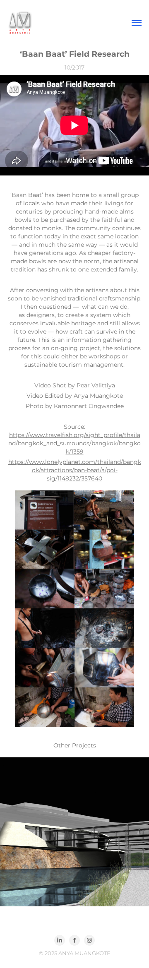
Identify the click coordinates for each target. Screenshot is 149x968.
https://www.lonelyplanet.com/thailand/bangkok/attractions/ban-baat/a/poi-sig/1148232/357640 (74, 470)
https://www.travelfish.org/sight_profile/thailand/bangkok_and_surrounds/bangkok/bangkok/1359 (74, 443)
